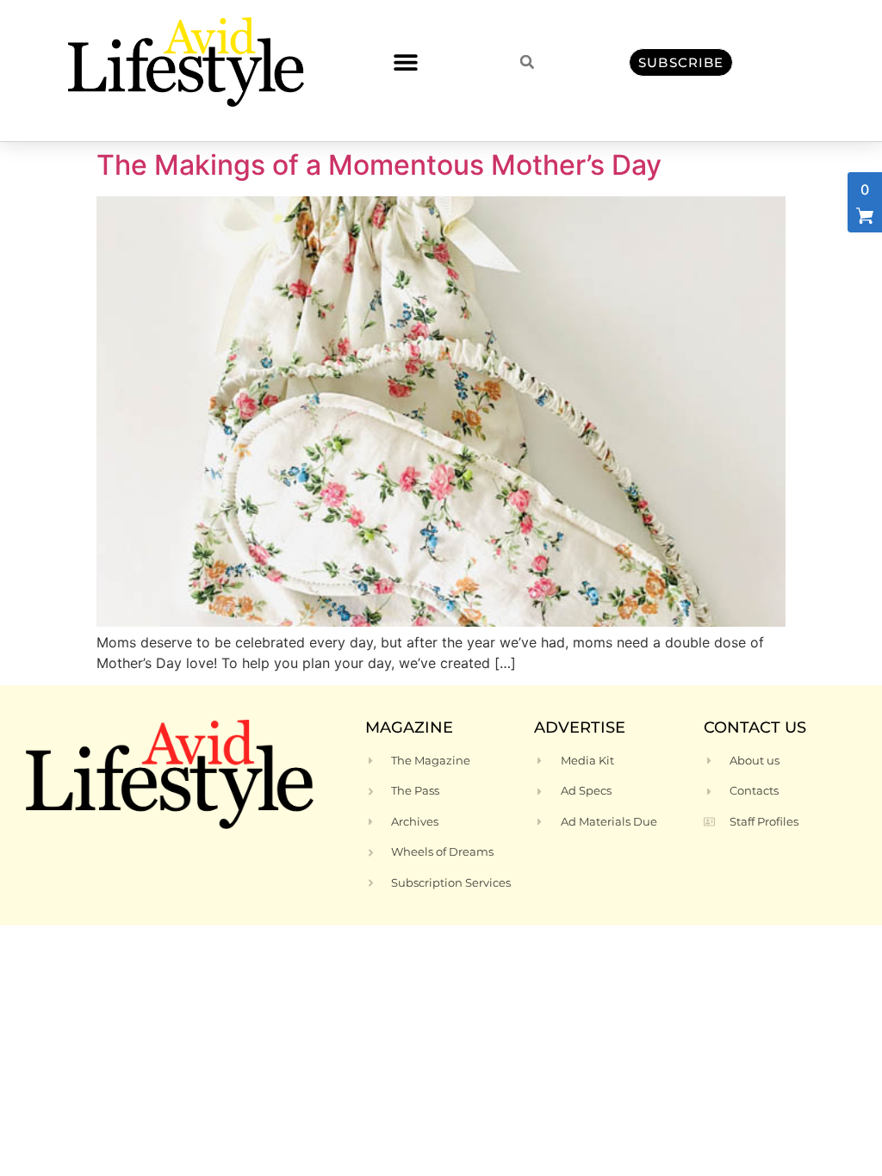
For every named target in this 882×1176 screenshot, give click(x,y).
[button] (405, 62)
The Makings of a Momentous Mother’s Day (379, 165)
